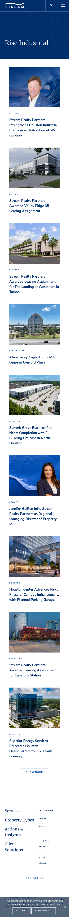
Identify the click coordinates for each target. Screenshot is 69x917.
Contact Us (34, 878)
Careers (42, 826)
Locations (43, 818)
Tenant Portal (44, 841)
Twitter (41, 852)
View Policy (43, 910)
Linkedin (41, 846)
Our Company (45, 810)
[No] (65, 907)
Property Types (19, 820)
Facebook (42, 857)
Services (12, 810)
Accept (21, 910)
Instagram (42, 863)
